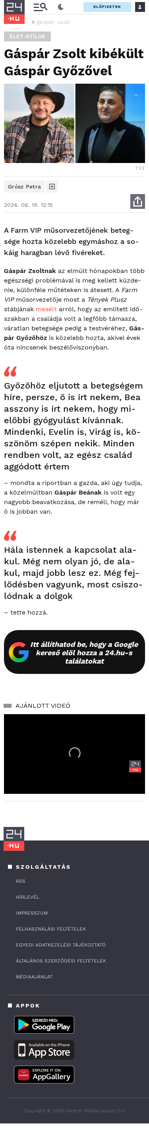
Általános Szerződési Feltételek (61, 961)
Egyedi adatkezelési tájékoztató (61, 945)
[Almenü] (40, 7)
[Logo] (135, 766)
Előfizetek (107, 6)
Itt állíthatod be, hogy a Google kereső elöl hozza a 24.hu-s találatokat (84, 652)
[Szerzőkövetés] (52, 186)
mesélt (46, 309)
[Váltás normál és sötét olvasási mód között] (61, 7)
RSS (20, 881)
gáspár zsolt (54, 22)
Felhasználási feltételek (51, 929)
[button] (74, 753)
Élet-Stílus (27, 36)
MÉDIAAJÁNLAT (34, 977)
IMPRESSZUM (32, 913)
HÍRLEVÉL (27, 897)
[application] (74, 754)
